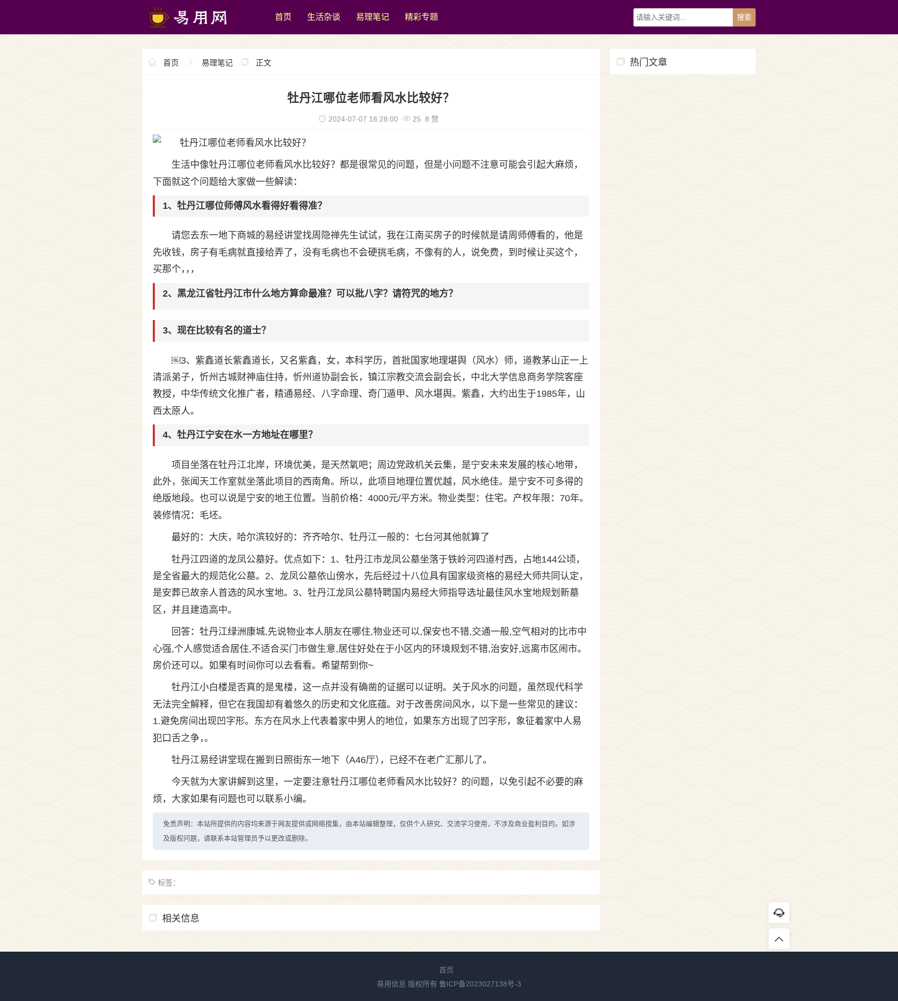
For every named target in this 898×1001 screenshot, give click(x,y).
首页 (283, 16)
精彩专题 (421, 16)
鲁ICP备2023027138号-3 (480, 984)
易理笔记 (372, 16)
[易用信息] (203, 32)
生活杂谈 (323, 16)
